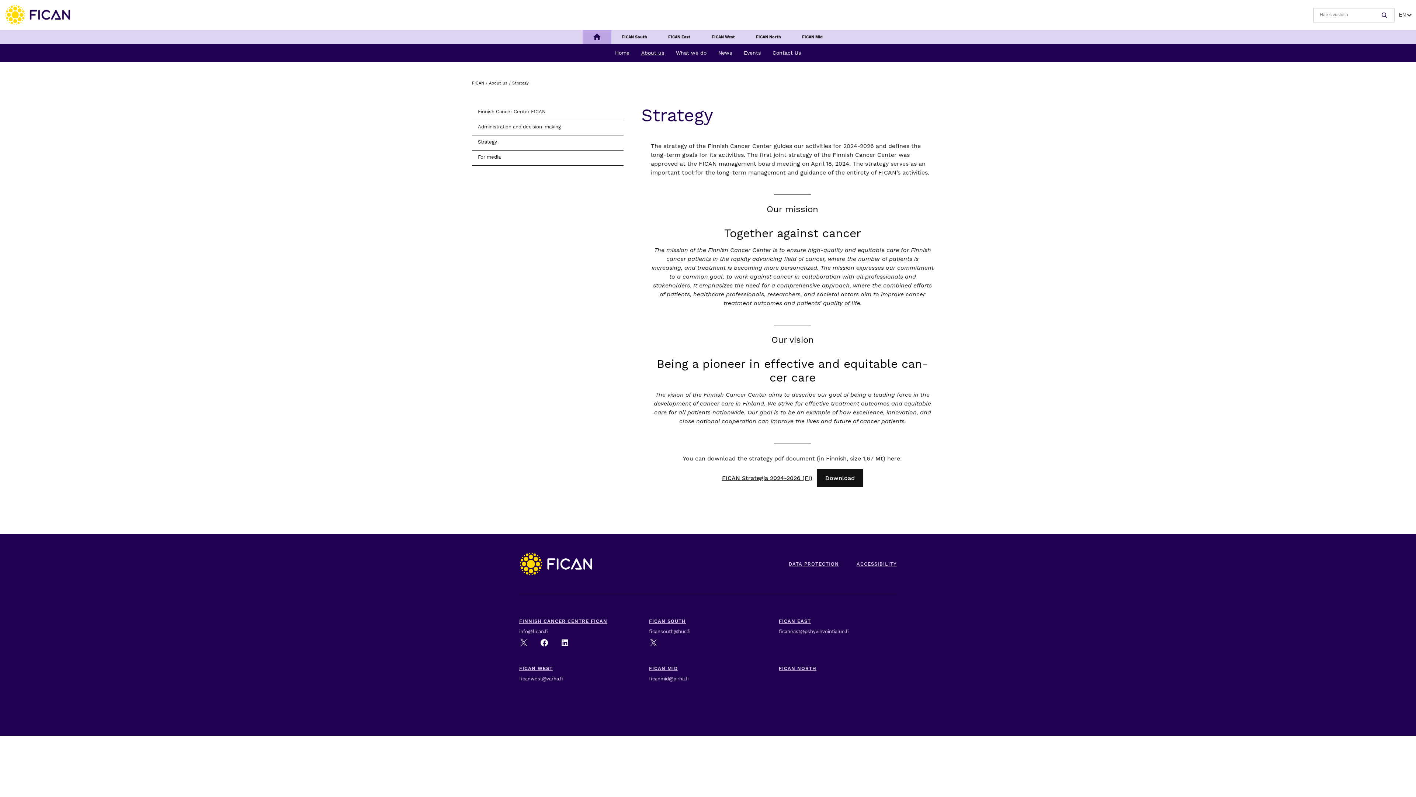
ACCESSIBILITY (877, 564)
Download (840, 478)
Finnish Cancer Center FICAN (512, 111)
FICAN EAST (795, 621)
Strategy (487, 142)
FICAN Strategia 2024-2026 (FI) (767, 478)
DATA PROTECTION (814, 564)
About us (498, 83)
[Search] (1385, 15)
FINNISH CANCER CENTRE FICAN (563, 621)
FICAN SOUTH (667, 621)
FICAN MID (663, 668)
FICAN (478, 83)
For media (489, 157)
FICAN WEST (536, 668)
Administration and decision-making (519, 127)
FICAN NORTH (797, 668)
